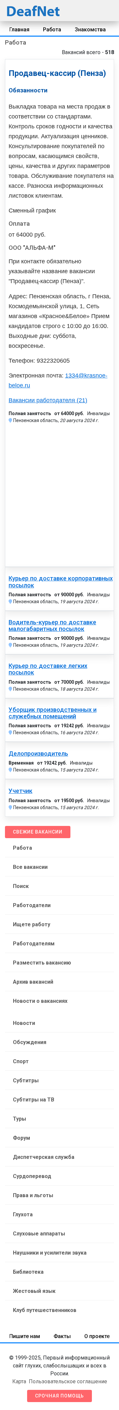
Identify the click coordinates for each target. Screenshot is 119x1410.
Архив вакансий (33, 982)
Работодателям (34, 943)
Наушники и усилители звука (50, 1253)
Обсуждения (29, 1042)
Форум (21, 1138)
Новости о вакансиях (40, 1001)
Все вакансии (30, 867)
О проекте (97, 1336)
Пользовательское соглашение (68, 1381)
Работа (52, 29)
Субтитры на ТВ (33, 1100)
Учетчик (20, 791)
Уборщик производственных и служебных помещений (53, 713)
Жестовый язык (34, 1291)
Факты (62, 1336)
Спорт (21, 1061)
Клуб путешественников (44, 1310)
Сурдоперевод (32, 1176)
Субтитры (26, 1080)
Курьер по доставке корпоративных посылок (61, 581)
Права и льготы (33, 1195)
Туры (19, 1119)
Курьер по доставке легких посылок (48, 669)
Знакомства (90, 29)
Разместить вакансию (42, 963)
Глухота (23, 1214)
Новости (24, 1023)
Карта (19, 1381)
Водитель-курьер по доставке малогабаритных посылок (52, 625)
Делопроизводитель (38, 753)
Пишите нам (24, 1336)
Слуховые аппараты (39, 1233)
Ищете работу (31, 924)
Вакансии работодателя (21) (48, 400)
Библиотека (28, 1272)
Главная (19, 29)
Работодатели (32, 905)
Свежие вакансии (37, 832)
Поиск (21, 886)
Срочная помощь (59, 1395)
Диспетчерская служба (43, 1157)
